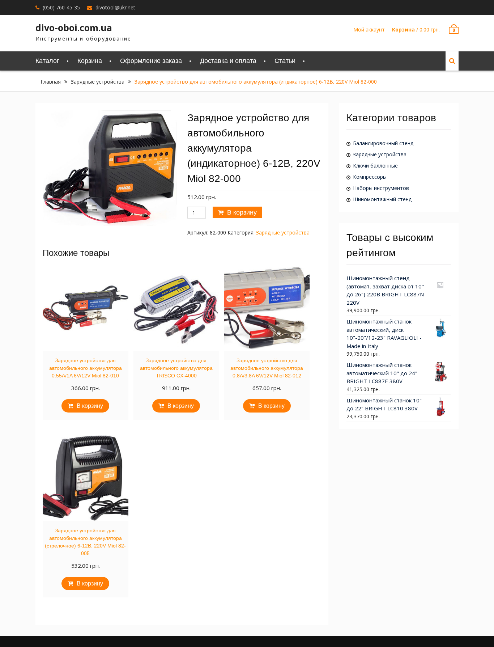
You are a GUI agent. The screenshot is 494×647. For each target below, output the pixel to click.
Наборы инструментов (381, 188)
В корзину (242, 212)
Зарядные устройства (97, 81)
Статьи (284, 60)
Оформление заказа (151, 60)
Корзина (89, 60)
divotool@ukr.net (115, 7)
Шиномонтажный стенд (382, 199)
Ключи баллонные (375, 165)
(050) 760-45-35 (61, 7)
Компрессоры (370, 176)
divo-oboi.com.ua (73, 27)
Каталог (47, 60)
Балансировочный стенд (383, 143)
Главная (51, 81)
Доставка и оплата (228, 60)
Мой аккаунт (369, 29)
